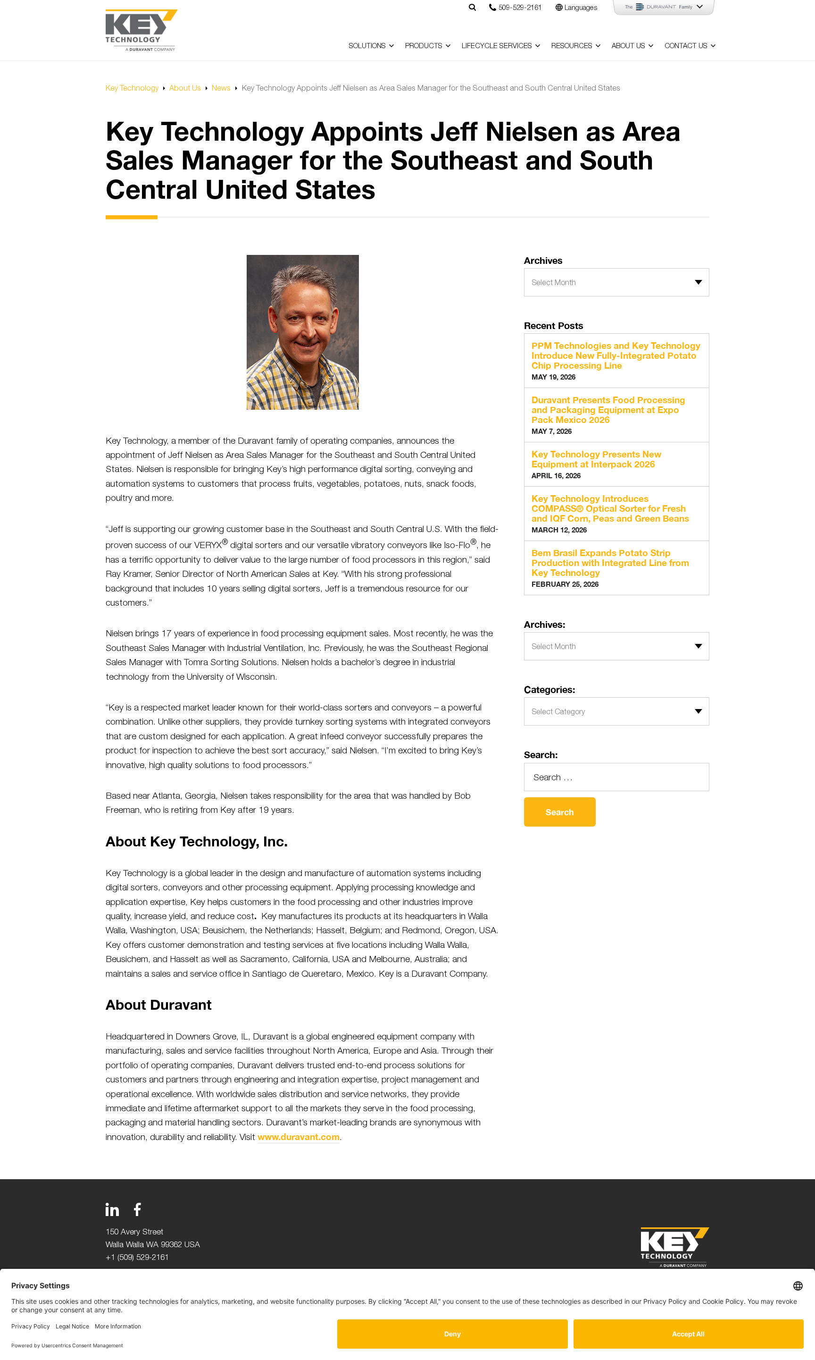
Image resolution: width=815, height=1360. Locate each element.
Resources (571, 45)
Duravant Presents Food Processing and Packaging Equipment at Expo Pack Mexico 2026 (608, 410)
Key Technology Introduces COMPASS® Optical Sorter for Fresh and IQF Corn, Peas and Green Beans (610, 509)
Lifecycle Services (497, 45)
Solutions (367, 45)
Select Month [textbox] (554, 282)
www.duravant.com (299, 1136)
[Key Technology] (142, 30)
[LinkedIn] (112, 1209)
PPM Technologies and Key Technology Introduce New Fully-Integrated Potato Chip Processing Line (616, 356)
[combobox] (616, 282)
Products (423, 45)
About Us (628, 45)
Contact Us (686, 45)
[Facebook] (137, 1209)
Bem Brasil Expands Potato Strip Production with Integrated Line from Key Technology (610, 563)
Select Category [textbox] (558, 711)
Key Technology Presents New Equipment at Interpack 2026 (596, 459)
